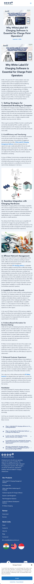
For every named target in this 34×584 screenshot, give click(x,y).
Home (3, 525)
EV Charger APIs (6, 485)
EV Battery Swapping (7, 506)
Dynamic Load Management (9, 495)
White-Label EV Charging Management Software (12, 481)
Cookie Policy (12, 582)
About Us (4, 531)
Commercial (5, 537)
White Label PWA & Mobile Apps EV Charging (11, 489)
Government (5, 514)
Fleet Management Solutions (9, 498)
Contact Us (5, 528)
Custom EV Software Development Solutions (10, 502)
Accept (17, 578)
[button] (31, 565)
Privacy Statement (19, 582)
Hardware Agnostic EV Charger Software (12, 493)
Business (4, 517)
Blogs (3, 534)
